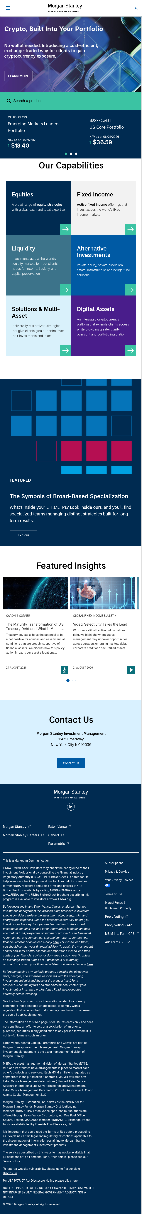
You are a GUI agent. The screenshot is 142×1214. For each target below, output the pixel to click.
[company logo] (65, 8)
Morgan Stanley (14, 827)
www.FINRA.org (60, 899)
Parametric (56, 844)
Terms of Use (113, 894)
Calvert (53, 835)
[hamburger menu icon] (8, 8)
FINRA (19, 1111)
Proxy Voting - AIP (118, 925)
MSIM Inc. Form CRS (120, 934)
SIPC (29, 1111)
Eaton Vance (57, 827)
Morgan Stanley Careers (21, 835)
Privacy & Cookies (117, 871)
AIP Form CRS (115, 942)
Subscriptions (114, 863)
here (56, 942)
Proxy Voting (114, 917)
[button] (68, 680)
